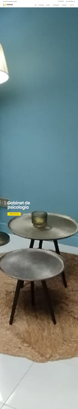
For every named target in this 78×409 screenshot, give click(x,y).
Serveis (48, 5)
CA (72, 5)
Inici (35, 5)
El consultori (41, 5)
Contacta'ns (26, 214)
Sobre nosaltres (14, 214)
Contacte (64, 5)
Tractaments (56, 5)
